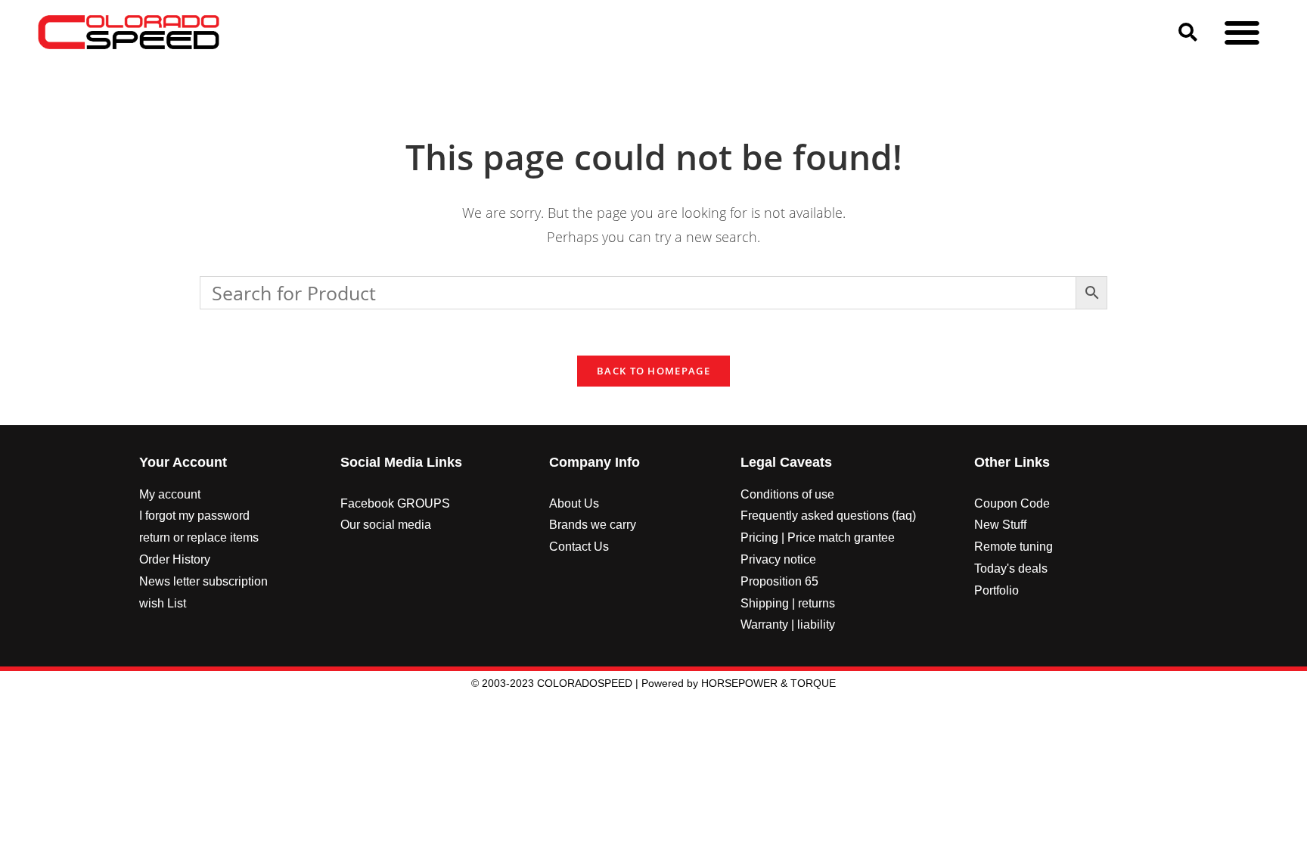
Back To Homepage (653, 370)
